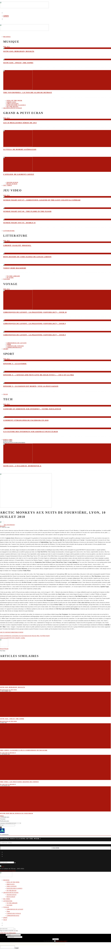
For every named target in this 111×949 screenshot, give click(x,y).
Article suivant (4, 638)
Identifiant (2, 935)
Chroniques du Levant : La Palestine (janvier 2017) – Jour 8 (34, 335)
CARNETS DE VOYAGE (15, 346)
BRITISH (14, 632)
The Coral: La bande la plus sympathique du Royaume (23, 750)
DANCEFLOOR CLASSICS (16, 105)
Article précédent (4, 635)
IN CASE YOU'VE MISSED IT (8, 752)
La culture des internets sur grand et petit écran (30, 431)
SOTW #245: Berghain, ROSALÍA (18, 51)
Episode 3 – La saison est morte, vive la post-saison (30, 386)
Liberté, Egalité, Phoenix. (17, 245)
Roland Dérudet (9, 524)
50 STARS (10, 277)
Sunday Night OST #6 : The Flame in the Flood (27, 211)
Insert (16, 948)
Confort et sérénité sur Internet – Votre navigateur (32, 409)
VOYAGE (6, 279)
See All (6, 46)
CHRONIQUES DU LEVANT (17, 343)
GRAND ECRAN (12, 182)
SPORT (5, 349)
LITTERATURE (9, 230)
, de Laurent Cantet (18, 174)
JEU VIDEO (7, 185)
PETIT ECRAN (12, 184)
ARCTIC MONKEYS (6, 632)
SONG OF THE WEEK (14, 100)
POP (22, 632)
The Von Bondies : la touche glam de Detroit (27, 92)
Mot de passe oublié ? (61, 941)
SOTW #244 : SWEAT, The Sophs (18, 63)
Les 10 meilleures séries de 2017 (20, 123)
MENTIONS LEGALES (8, 870)
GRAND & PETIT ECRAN (12, 108)
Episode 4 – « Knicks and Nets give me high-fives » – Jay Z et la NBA (38, 375)
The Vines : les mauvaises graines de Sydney (19, 781)
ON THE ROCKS (11, 890)
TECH (5, 394)
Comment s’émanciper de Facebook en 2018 (26, 420)
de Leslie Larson (27, 257)
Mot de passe (3, 937)
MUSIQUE (7, 36)
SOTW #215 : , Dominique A (22, 466)
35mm (9, 344)
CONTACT (6, 16)
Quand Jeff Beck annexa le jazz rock (16, 813)
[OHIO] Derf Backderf (14, 268)
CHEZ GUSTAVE (13, 103)
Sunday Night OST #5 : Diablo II (19, 223)
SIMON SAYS (11, 102)
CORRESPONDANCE (14, 347)
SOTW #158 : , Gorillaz (16, 638)
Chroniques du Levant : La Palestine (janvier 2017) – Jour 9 (34, 323)
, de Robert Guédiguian (19, 149)
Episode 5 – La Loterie (15, 363)
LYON (19, 632)
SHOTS (2, 815)
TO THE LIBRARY (13, 276)
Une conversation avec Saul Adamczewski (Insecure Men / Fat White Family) (29, 635)
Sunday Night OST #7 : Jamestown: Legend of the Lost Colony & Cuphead (41, 200)
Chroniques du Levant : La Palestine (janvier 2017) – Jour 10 (35, 312)
